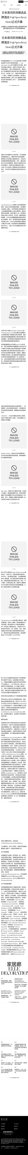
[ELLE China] (5, 1)
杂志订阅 (21, 1)
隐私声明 (3, 1128)
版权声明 (16, 1128)
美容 (26, 5)
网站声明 (16, 1126)
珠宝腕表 (19, 5)
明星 (11, 5)
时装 (4, 5)
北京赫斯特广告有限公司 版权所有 (8, 1146)
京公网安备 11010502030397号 (11, 1148)
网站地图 (3, 1126)
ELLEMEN (3, 1123)
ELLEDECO (16, 1123)
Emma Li (8, 31)
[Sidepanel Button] (1, 1)
